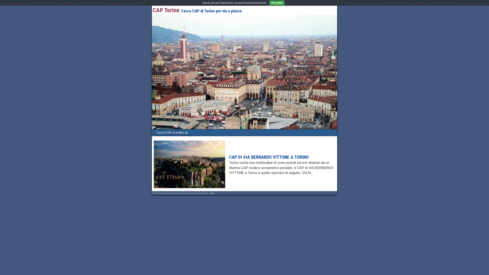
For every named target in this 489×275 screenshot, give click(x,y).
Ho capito (277, 3)
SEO (212, 193)
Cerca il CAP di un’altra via (172, 132)
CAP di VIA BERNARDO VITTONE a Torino (269, 157)
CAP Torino (166, 10)
